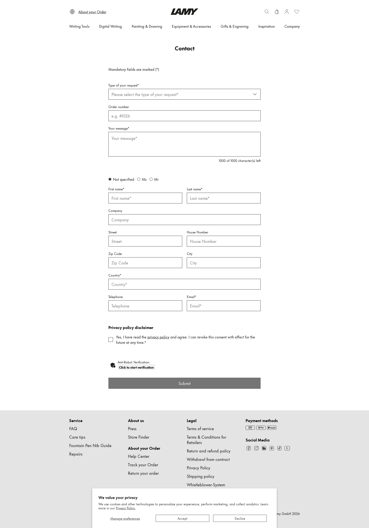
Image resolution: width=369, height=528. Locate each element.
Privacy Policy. (126, 507)
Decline (240, 518)
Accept (182, 518)
